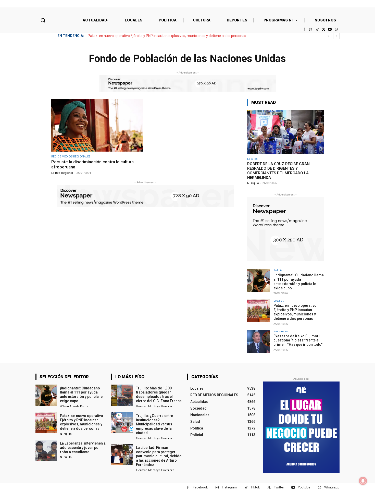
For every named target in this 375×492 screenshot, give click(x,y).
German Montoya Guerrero (155, 406)
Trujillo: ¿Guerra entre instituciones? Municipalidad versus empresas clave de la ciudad (154, 424)
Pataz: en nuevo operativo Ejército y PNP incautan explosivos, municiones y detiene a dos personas (167, 36)
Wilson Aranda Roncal (74, 406)
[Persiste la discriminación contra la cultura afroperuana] (97, 125)
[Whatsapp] (336, 29)
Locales (252, 158)
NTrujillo (253, 183)
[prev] (328, 36)
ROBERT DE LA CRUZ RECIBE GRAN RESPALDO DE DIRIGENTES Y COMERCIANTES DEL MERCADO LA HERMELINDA (278, 171)
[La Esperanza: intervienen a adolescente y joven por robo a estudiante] (46, 450)
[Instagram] (310, 29)
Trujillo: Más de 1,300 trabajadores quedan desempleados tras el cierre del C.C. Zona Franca (159, 394)
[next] (336, 36)
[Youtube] (330, 29)
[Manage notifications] (363, 481)
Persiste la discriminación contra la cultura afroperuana (92, 164)
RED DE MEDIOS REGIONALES (70, 156)
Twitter (279, 487)
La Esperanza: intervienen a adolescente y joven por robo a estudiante (83, 447)
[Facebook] (304, 29)
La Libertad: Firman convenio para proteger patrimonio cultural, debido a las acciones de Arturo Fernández (159, 456)
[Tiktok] (317, 29)
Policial (278, 270)
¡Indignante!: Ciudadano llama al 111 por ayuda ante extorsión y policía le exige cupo (298, 281)
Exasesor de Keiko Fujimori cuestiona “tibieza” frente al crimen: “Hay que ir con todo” (297, 340)
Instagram (229, 487)
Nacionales (280, 331)
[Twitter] (323, 29)
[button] (42, 20)
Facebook (200, 487)
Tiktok (255, 487)
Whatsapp (332, 487)
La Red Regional (62, 173)
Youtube (304, 487)
